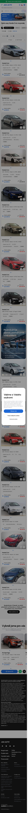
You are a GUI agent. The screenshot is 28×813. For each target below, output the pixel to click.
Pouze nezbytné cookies (13, 415)
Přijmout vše (13, 411)
